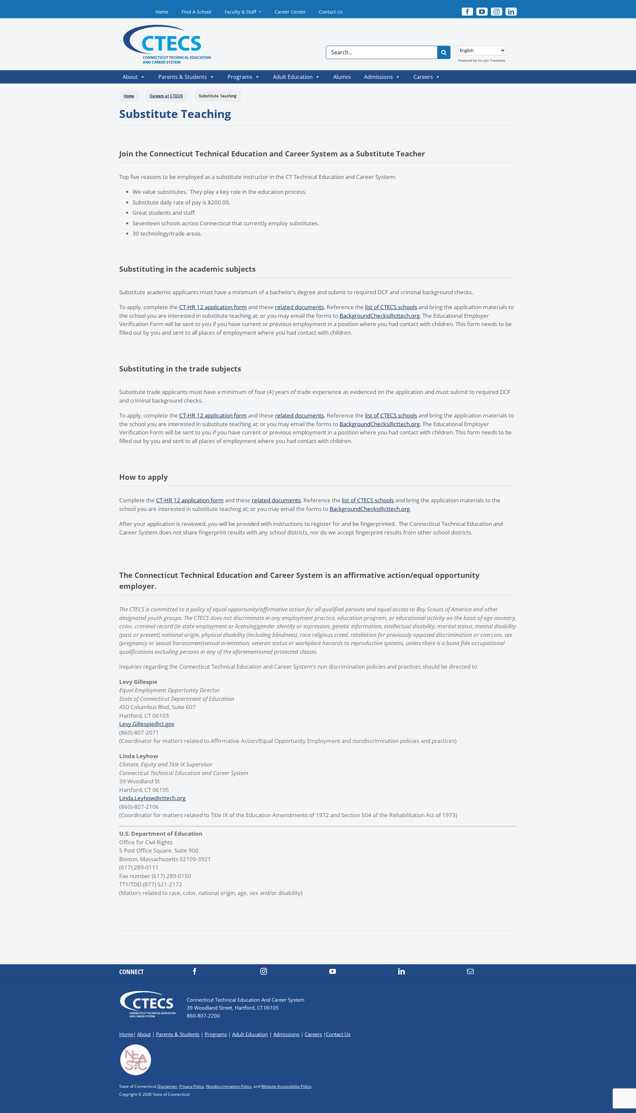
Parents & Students (182, 77)
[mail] (470, 971)
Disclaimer (167, 1086)
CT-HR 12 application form (213, 307)
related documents (299, 307)
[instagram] (496, 12)
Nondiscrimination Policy (228, 1086)
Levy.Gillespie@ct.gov (146, 724)
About (130, 77)
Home (126, 1034)
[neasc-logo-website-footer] (135, 1046)
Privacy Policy (191, 1086)
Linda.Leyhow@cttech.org (152, 798)
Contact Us (338, 1034)
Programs (240, 77)
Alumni (342, 77)
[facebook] (194, 971)
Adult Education (293, 77)
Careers (423, 77)
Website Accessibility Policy (286, 1086)
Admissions (378, 77)
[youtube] (482, 12)
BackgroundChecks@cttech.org (380, 315)
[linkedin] (511, 12)
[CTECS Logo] (161, 27)
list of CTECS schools (391, 307)
